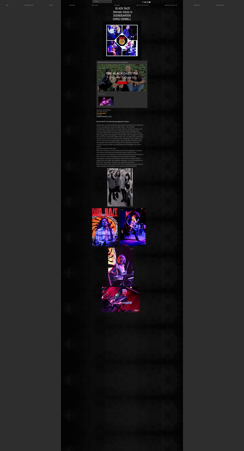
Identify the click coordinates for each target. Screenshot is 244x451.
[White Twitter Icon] (145, 2)
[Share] (142, 62)
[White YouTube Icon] (150, 2)
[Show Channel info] (145, 62)
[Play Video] (106, 101)
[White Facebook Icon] (143, 2)
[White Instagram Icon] (147, 2)
